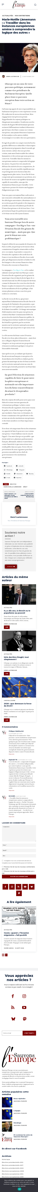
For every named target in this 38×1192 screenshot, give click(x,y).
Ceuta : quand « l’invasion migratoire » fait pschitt (16, 934)
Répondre (11, 754)
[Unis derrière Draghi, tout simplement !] (19, 641)
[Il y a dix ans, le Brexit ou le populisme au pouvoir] (19, 594)
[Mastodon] (19, 893)
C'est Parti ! (29, 1033)
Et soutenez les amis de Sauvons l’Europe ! (23, 1136)
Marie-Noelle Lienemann (12, 487)
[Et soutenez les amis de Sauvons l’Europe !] (7, 1139)
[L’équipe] (7, 1114)
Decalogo (17, 1123)
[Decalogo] (7, 1126)
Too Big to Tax (18, 270)
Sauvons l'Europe (20, 1125)
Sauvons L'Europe (20, 1101)
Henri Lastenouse (12, 76)
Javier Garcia (9, 948)
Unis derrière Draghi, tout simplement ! (16, 658)
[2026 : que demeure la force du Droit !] (19, 687)
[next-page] (6, 955)
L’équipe (17, 1111)
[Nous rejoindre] (7, 1102)
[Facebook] (5, 887)
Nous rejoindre (19, 1098)
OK (19, 1189)
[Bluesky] (31, 887)
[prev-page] (3, 955)
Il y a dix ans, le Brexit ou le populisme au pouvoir (17, 612)
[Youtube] (25, 887)
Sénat (25, 487)
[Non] (36, 1185)
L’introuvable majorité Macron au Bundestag (27, 495)
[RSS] (18, 887)
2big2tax (13, 484)
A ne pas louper (9, 700)
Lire (6, 627)
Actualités (7, 15)
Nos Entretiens (22, 15)
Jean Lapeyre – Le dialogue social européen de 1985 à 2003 (11, 496)
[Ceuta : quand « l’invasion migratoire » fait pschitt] (19, 916)
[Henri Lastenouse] (4, 76)
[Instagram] (12, 887)
